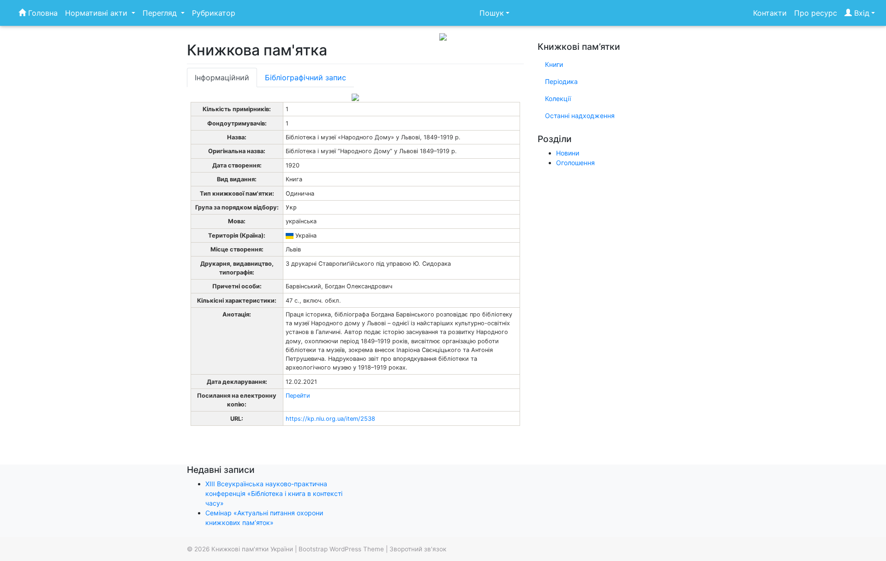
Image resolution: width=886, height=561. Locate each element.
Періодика (561, 81)
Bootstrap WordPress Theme (341, 549)
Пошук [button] (491, 13)
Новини (567, 153)
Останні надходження (580, 115)
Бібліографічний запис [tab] (305, 77)
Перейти (298, 395)
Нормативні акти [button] (97, 13)
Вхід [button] (860, 13)
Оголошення (575, 163)
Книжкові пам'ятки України (252, 549)
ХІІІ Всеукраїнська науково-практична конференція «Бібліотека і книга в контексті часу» (273, 493)
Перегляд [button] (161, 13)
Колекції (558, 98)
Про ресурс (815, 13)
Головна (42, 13)
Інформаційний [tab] (222, 77)
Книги (554, 64)
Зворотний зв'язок (417, 549)
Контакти (770, 13)
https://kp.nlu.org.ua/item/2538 (330, 418)
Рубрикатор (213, 13)
